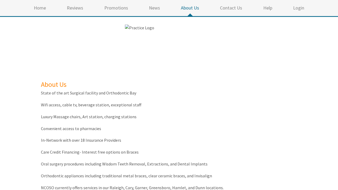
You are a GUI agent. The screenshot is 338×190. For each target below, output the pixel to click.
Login (298, 8)
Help (267, 8)
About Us (190, 8)
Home (40, 8)
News (154, 8)
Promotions (116, 8)
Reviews (75, 8)
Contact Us (231, 8)
